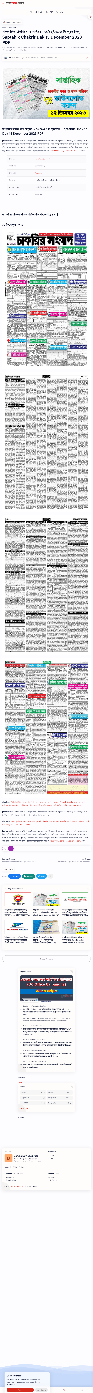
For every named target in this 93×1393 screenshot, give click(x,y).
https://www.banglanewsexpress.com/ (65, 150)
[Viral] (61, 12)
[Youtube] (21, 1167)
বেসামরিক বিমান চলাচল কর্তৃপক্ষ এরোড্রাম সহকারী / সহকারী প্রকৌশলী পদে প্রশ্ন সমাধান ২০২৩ (47, 1066)
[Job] (31, 12)
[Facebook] (8, 1167)
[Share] (64, 1390)
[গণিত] (56, 12)
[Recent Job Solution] (38, 1006)
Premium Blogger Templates (55, 1186)
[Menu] (46, 1390)
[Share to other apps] (50, 876)
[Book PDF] (49, 12)
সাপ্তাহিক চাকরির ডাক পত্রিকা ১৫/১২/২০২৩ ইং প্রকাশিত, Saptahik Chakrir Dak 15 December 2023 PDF (46, 912)
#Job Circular (8, 869)
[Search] (28, 1390)
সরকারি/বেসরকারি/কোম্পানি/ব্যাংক (44, 159)
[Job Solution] (39, 12)
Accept (20, 1384)
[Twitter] (15, 1167)
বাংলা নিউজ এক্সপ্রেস (16, 1186)
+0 (11, 848)
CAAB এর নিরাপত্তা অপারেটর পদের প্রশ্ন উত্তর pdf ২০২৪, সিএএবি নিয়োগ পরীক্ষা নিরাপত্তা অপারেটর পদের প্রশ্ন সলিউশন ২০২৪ (47, 1055)
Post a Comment (46, 959)
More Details (41, 1384)
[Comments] (81, 1390)
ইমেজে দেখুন (38, 173)
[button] (14, 876)
